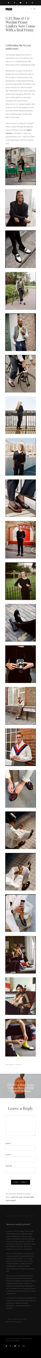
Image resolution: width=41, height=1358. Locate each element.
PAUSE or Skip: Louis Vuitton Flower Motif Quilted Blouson (20, 1086)
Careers (23, 1319)
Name (9, 1143)
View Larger (21, 165)
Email (8, 1155)
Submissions (10, 1322)
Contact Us (18, 1322)
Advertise (17, 1319)
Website (9, 1166)
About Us (9, 1319)
